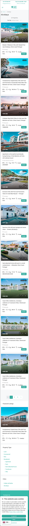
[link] (14, 32)
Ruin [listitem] (5, 456)
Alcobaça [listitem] (6, 485)
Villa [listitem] (6, 471)
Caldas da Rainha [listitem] (8, 483)
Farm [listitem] (6, 464)
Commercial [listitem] (7, 454)
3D (25, 97)
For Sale (24, 24)
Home (4, 11)
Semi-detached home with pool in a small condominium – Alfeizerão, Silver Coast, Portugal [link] (13, 265)
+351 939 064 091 (6, 1)
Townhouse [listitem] (8, 469)
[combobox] (16, 20)
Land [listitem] (5, 451)
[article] (14, 425)
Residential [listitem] (7, 459)
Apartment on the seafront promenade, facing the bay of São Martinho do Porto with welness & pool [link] (13, 156)
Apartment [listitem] (8, 461)
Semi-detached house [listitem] (11, 466)
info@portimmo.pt (6, 3)
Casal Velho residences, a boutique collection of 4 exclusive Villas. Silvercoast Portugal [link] (14, 302)
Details (24, 53)
